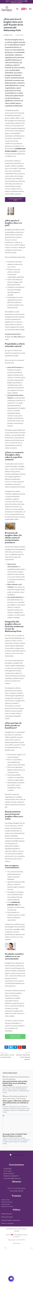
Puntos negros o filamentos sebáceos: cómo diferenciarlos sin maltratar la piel (16, 1103)
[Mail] (24, 1047)
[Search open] (26, 9)
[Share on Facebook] (6, 1047)
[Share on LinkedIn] (15, 1047)
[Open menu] (17, 9)
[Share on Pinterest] (19, 1047)
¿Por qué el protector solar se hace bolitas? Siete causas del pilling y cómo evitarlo (15, 1083)
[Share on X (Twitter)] (11, 1047)
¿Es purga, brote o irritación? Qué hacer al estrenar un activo (15, 1135)
